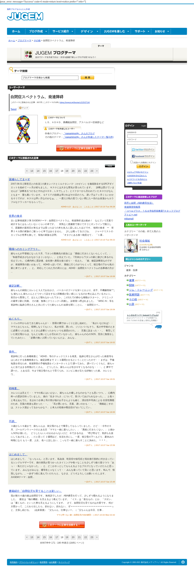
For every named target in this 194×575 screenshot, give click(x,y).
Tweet (13, 109)
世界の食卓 (15, 215)
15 (44, 171)
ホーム (16, 31)
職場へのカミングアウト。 (25, 248)
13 (32, 171)
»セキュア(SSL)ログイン (137, 172)
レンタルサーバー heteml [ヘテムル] (142, 315)
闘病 (131, 285)
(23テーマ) (158, 290)
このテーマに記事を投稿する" (62, 524)
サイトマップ (64, 562)
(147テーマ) (140, 285)
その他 (133, 299)
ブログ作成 (37, 31)
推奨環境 (43, 562)
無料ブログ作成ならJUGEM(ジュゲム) (25, 18)
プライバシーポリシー (28, 562)
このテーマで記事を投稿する (79, 148)
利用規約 (13, 562)
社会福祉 (144, 240)
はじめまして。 (18, 454)
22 (85, 171)
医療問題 (134, 294)
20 (73, 171)
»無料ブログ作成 (134, 183)
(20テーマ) (139, 304)
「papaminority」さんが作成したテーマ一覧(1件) (88, 137)
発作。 (13, 351)
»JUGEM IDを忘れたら (137, 176)
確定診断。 (15, 285)
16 (50, 171)
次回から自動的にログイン (144, 162)
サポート (141, 31)
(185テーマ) (143, 300)
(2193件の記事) (146, 245)
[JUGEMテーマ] (101, 45)
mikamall (129, 218)
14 (38, 171)
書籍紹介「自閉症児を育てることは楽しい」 (35, 490)
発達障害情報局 (132, 207)
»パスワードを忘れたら (137, 179)
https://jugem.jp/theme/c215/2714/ (75, 102)
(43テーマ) (144, 295)
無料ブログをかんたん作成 (18, 9)
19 (67, 171)
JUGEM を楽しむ (115, 31)
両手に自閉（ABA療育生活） (139, 203)
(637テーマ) (140, 280)
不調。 (13, 421)
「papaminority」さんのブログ (79, 133)
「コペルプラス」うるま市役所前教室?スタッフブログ (152, 211)
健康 (131, 280)
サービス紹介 (62, 31)
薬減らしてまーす (19, 179)
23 (92, 171)
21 (79, 171)
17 (57, 171)
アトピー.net (130, 214)
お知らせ (161, 31)
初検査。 (14, 388)
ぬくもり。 (15, 318)
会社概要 (53, 562)
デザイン (87, 31)
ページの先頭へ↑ (183, 562)
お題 (131, 304)
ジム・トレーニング (141, 289)
